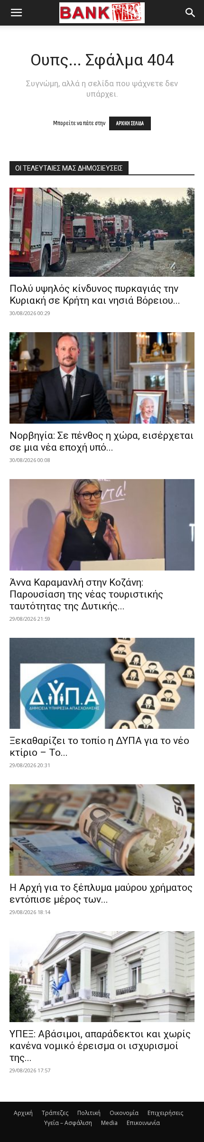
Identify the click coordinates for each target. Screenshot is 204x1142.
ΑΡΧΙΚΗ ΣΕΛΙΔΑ (130, 123)
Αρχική (23, 1113)
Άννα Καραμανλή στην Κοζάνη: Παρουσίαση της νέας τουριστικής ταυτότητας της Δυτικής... (86, 594)
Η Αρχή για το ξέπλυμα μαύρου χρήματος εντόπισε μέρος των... (101, 893)
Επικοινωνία (143, 1123)
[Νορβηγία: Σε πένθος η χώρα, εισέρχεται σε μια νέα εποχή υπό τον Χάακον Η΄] (102, 378)
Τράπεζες (55, 1113)
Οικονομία (124, 1113)
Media (109, 1123)
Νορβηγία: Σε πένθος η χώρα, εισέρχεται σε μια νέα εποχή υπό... (101, 441)
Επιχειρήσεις (165, 1113)
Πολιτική (89, 1113)
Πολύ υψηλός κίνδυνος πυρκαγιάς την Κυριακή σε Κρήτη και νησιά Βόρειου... (94, 294)
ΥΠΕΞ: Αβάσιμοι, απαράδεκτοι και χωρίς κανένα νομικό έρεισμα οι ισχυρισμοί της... (100, 1045)
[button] (16, 13)
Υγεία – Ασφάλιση (68, 1123)
